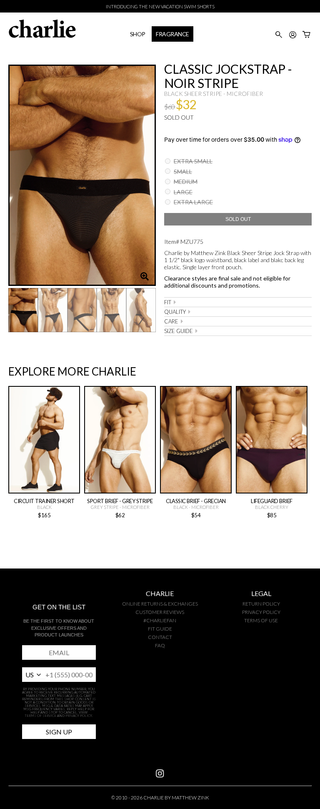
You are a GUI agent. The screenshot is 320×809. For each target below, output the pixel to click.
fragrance (172, 34)
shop (137, 34)
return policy (261, 604)
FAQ (160, 645)
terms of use (261, 620)
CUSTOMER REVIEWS (159, 612)
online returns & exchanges (160, 604)
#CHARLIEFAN (159, 620)
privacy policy (261, 612)
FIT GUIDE (160, 629)
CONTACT (160, 637)
